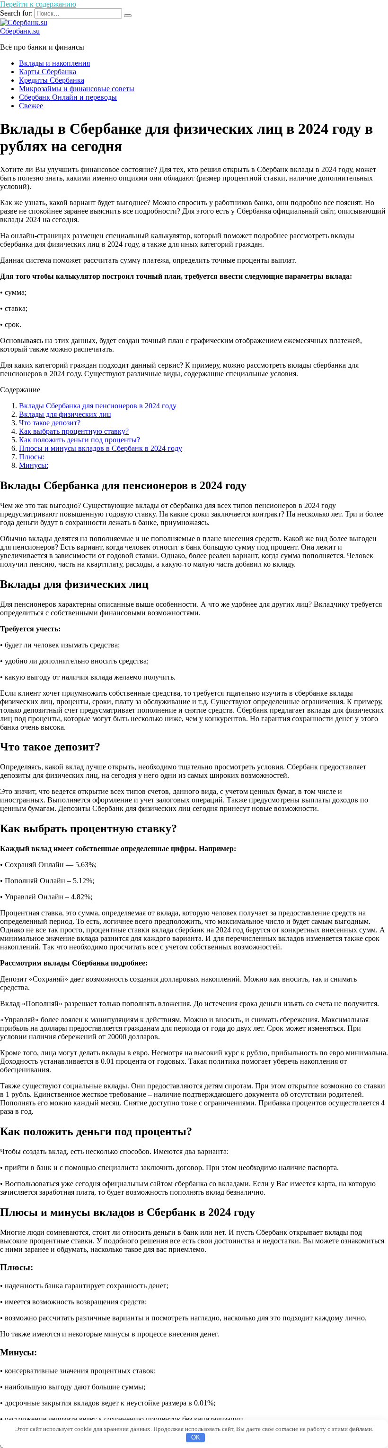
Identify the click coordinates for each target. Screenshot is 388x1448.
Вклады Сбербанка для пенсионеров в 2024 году (97, 406)
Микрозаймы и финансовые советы (76, 89)
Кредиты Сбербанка (51, 80)
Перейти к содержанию (38, 4)
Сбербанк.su (20, 31)
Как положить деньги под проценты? (79, 440)
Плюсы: (31, 457)
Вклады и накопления (54, 63)
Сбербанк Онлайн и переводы (68, 97)
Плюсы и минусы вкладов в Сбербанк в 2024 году (100, 448)
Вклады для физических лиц (65, 414)
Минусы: (33, 465)
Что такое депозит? (49, 423)
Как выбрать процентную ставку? (74, 431)
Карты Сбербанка (47, 72)
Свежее (31, 106)
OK (195, 1437)
